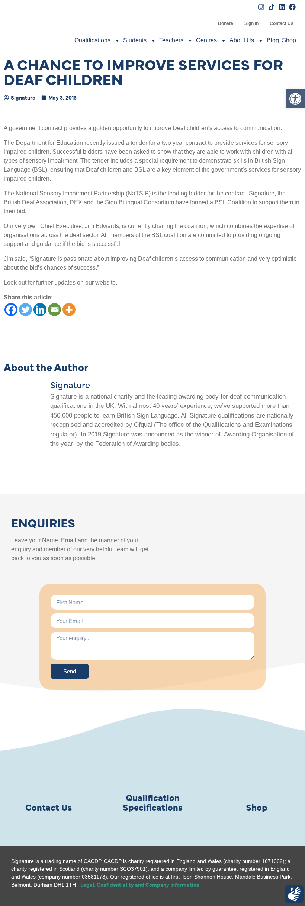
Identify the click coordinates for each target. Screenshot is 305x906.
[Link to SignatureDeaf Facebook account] (292, 7)
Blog (273, 40)
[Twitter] (25, 309)
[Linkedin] (39, 309)
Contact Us (281, 23)
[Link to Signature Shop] (256, 763)
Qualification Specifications (152, 802)
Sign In (251, 23)
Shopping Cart (206, 23)
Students (135, 40)
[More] (69, 309)
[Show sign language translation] (294, 894)
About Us (241, 40)
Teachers (171, 40)
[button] (295, 98)
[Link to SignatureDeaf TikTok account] (271, 7)
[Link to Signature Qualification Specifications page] (152, 763)
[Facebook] (10, 309)
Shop (289, 40)
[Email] (54, 309)
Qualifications (92, 40)
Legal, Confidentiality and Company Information (139, 884)
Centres (206, 40)
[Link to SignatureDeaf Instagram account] (261, 7)
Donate (225, 23)
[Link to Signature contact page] (48, 763)
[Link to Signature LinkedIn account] (282, 7)
